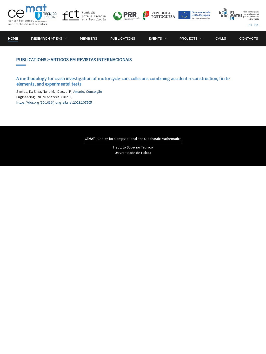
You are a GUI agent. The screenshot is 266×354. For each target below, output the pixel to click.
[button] (49, 39)
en (256, 24)
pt (250, 24)
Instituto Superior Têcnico (133, 147)
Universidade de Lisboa (133, 152)
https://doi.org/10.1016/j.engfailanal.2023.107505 (54, 102)
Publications (31, 59)
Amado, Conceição (87, 91)
